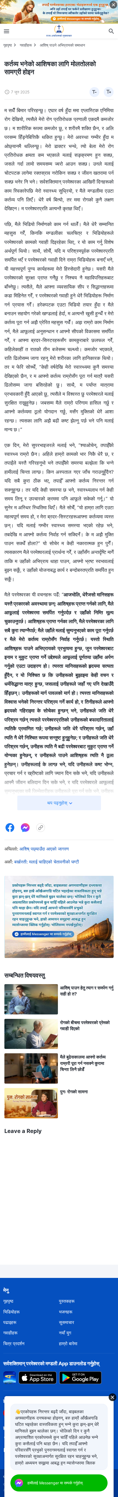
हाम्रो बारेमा (68, 1343)
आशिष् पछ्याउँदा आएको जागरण (44, 849)
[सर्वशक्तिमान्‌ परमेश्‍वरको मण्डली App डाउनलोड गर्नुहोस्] (9, 1377)
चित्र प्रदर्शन (13, 1343)
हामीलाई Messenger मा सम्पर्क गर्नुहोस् (55, 1482)
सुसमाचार (66, 1322)
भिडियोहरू (11, 1312)
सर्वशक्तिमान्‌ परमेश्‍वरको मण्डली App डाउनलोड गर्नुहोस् (51, 1363)
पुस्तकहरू (67, 1301)
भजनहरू (65, 1312)
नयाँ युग (65, 1333)
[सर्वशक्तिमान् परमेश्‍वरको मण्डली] (59, 31)
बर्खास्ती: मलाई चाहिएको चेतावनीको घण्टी (46, 862)
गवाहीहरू (26, 45)
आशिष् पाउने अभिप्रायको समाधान (62, 45)
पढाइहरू (9, 1322)
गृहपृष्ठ (7, 45)
